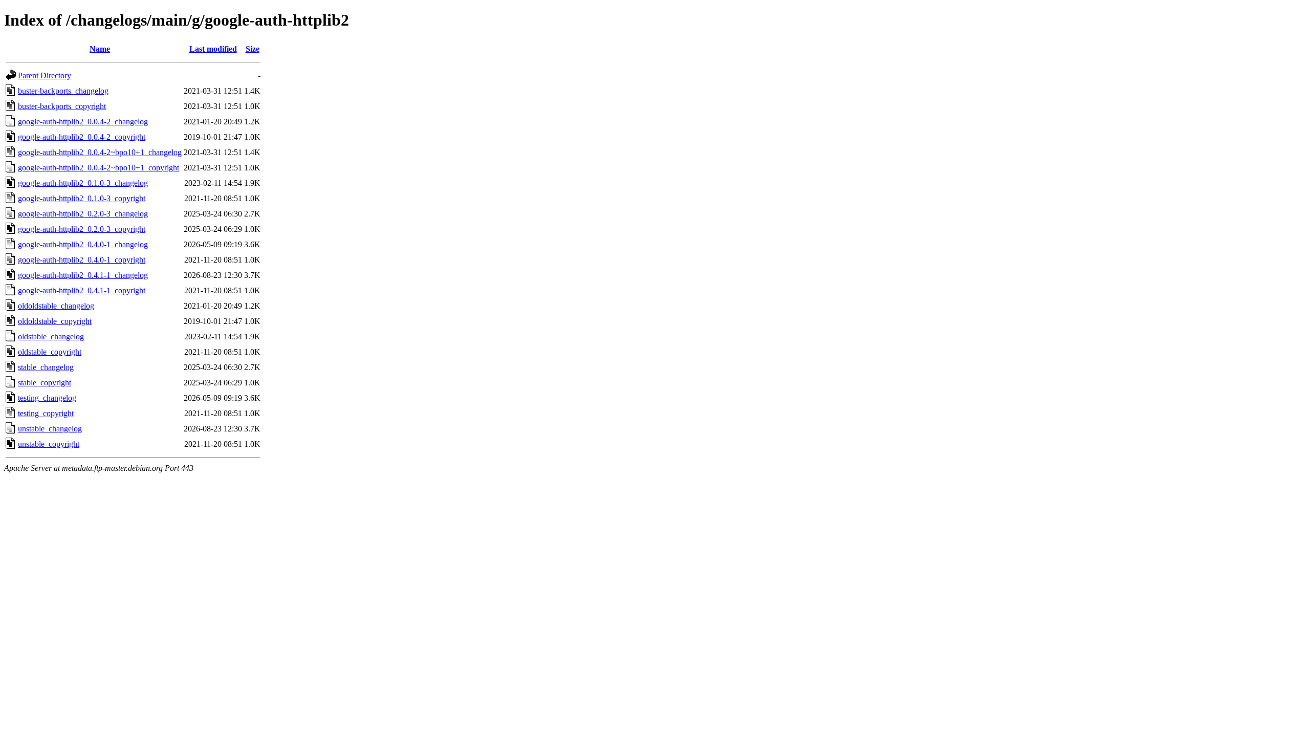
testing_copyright (46, 413)
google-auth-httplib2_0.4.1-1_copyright (81, 290)
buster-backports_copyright (62, 106)
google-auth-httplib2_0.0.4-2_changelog (83, 121)
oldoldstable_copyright (55, 321)
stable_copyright (44, 382)
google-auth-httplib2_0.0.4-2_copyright (81, 137)
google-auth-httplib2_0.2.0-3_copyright (81, 229)
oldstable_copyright (49, 352)
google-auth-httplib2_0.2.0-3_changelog (83, 213)
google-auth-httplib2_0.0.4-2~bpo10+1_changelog (100, 152)
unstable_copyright (48, 444)
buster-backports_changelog (63, 90)
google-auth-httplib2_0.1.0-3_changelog (83, 183)
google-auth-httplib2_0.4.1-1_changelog (83, 275)
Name (100, 49)
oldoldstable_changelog (56, 305)
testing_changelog (47, 398)
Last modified (213, 49)
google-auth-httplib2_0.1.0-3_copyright (81, 198)
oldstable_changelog (51, 336)
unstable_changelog (50, 428)
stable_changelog (46, 367)
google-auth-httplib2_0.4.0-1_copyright (81, 259)
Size (252, 49)
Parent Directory (44, 75)
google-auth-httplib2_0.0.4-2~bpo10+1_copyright (98, 167)
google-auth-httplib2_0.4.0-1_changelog (83, 244)
